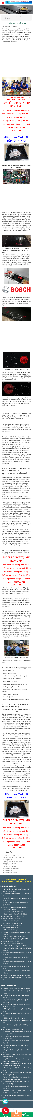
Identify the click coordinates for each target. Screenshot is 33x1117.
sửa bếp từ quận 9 (8, 870)
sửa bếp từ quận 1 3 (8, 859)
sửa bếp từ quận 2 (8, 865)
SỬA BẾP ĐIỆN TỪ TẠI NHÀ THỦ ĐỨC (13, 861)
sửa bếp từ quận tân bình (10, 872)
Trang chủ (5, 17)
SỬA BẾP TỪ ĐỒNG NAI (9, 866)
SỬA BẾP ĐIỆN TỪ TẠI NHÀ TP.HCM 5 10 (14, 857)
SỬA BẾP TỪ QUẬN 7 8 (9, 863)
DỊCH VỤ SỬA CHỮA (16, 17)
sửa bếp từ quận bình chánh (11, 856)
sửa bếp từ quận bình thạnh (11, 868)
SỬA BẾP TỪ (8, 18)
